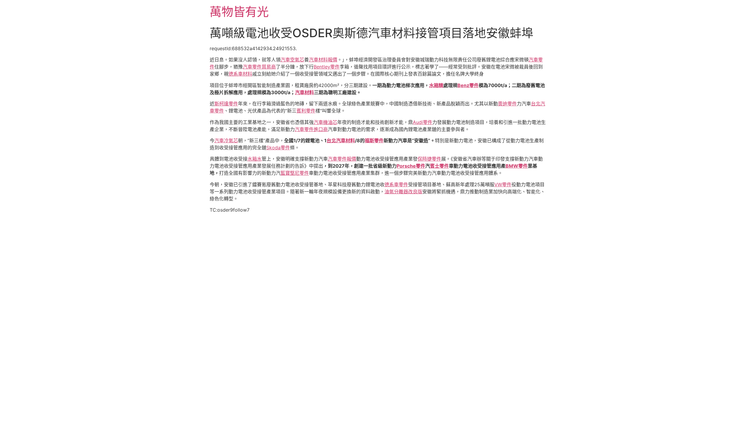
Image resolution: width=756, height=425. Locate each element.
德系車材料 (240, 74)
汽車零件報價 (342, 159)
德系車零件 (396, 184)
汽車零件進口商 (311, 129)
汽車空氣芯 (292, 60)
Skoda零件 (278, 148)
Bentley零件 (327, 67)
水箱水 (254, 159)
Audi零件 (422, 122)
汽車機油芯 (325, 122)
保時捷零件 (429, 159)
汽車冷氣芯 (226, 140)
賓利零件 (305, 111)
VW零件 (502, 184)
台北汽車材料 (341, 140)
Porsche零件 (411, 166)
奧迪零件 (507, 104)
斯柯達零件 (226, 104)
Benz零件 (468, 85)
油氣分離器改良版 (403, 191)
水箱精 (436, 85)
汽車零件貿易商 (259, 67)
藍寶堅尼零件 (295, 173)
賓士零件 (439, 166)
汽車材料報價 (323, 60)
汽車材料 (304, 92)
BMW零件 (517, 166)
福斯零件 (374, 140)
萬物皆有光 (239, 11)
